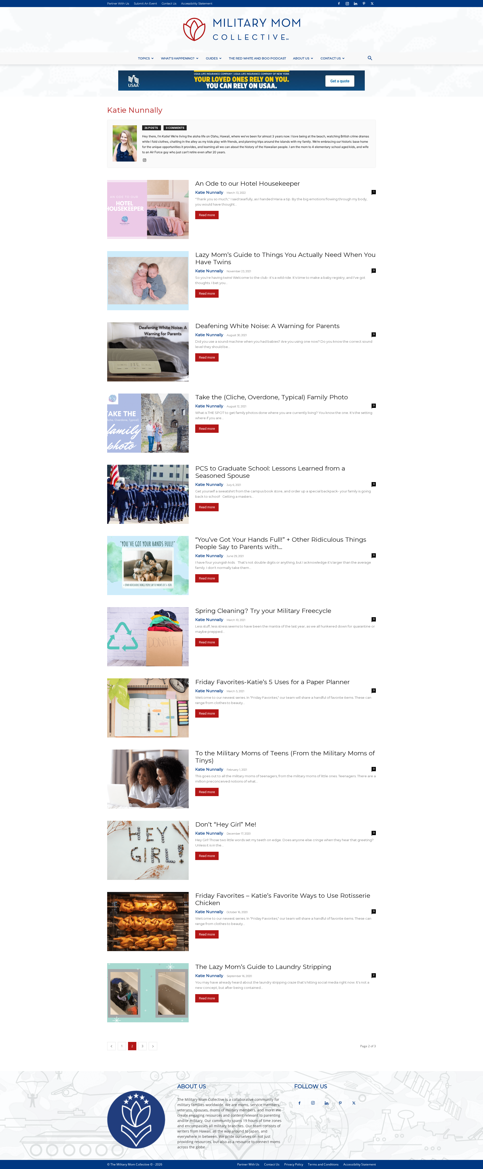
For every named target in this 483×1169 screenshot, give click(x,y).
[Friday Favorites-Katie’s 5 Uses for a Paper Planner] (148, 707)
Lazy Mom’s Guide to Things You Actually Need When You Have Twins (285, 258)
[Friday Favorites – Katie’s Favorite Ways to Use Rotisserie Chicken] (148, 921)
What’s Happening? (177, 58)
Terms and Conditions (323, 1164)
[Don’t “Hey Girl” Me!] (148, 850)
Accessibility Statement (196, 3)
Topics (144, 58)
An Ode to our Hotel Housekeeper (247, 183)
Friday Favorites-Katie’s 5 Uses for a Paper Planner (272, 682)
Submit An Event (145, 3)
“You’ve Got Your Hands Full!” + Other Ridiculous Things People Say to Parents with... (280, 543)
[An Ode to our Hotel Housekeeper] (148, 209)
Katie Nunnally (209, 192)
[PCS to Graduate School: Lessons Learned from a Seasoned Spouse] (148, 494)
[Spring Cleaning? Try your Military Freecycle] (148, 636)
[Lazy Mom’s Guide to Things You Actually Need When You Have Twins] (148, 280)
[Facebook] (339, 3)
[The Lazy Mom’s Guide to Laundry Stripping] (148, 992)
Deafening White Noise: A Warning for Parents (267, 326)
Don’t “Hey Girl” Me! (225, 824)
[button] (370, 58)
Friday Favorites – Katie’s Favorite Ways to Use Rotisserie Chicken (282, 899)
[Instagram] (347, 3)
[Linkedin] (355, 3)
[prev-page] (111, 1046)
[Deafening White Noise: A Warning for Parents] (148, 351)
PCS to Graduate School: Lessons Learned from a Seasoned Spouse (270, 471)
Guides (212, 58)
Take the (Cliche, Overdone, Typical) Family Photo (271, 397)
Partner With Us (118, 3)
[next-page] (153, 1046)
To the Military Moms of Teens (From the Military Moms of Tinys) (285, 756)
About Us (301, 58)
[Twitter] (372, 3)
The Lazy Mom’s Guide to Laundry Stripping (263, 966)
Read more (207, 215)
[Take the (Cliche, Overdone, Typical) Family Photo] (148, 423)
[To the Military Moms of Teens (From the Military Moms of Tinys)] (148, 779)
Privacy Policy (293, 1164)
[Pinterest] (364, 3)
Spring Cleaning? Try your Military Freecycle (263, 610)
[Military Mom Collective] (241, 29)
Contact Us (169, 3)
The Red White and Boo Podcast (257, 58)
